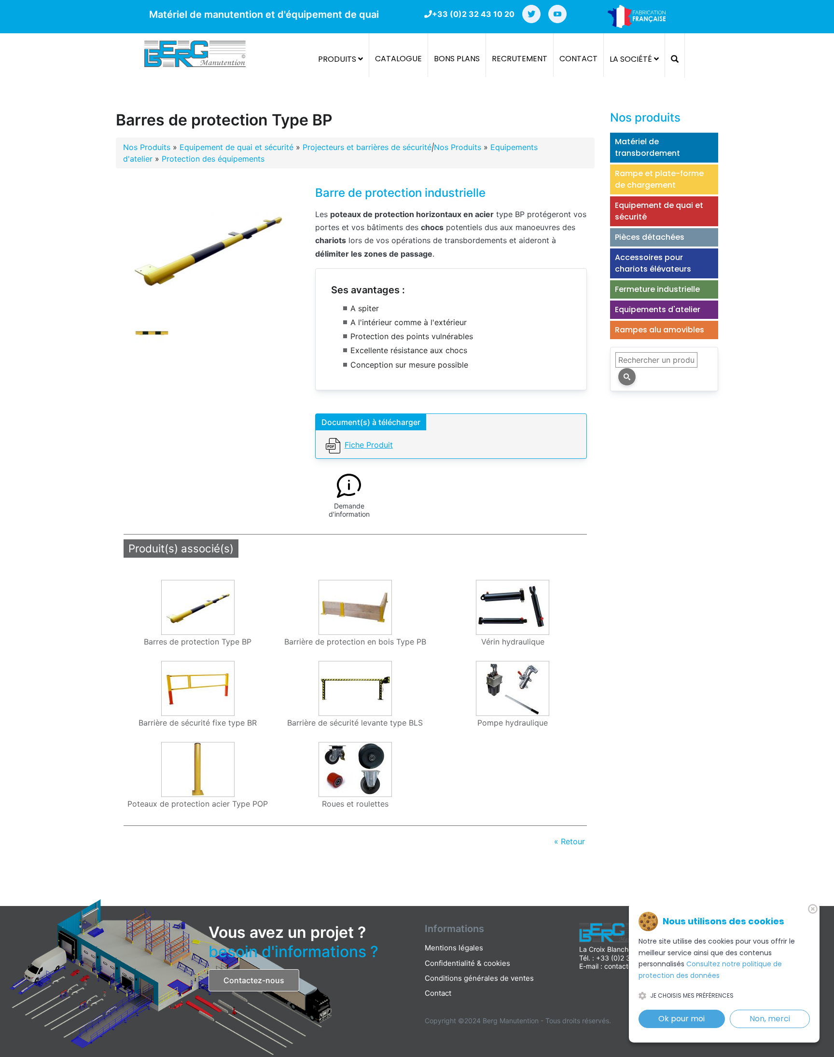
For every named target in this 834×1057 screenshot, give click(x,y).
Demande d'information (349, 510)
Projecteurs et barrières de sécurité (367, 147)
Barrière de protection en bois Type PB (355, 641)
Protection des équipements (213, 159)
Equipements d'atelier (657, 309)
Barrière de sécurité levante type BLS (355, 723)
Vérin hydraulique (512, 641)
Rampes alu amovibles (659, 329)
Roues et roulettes (355, 804)
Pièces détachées (649, 237)
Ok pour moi (681, 1018)
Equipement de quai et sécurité (236, 147)
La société (632, 59)
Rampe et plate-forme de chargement (659, 179)
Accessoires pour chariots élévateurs (653, 263)
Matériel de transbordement (647, 147)
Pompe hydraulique (512, 723)
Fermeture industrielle (657, 289)
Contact (578, 58)
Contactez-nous (253, 980)
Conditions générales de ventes (479, 978)
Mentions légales (454, 947)
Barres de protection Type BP (197, 641)
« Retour (569, 841)
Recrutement (519, 58)
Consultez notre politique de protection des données (710, 969)
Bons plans (457, 58)
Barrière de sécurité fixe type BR (198, 723)
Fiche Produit (369, 445)
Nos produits (645, 117)
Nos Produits (146, 147)
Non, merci (770, 1018)
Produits (338, 59)
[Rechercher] (627, 377)
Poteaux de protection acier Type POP (197, 804)
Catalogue (398, 58)
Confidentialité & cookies (467, 963)
